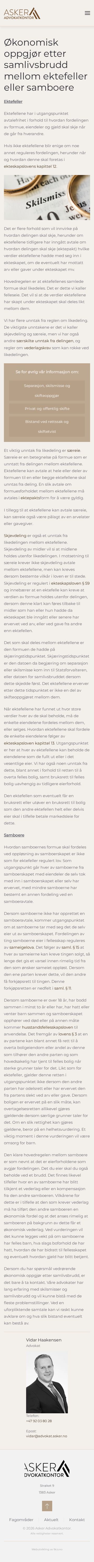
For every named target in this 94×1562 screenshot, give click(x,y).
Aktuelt (51, 1519)
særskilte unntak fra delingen (44, 340)
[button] (87, 13)
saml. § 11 (62, 988)
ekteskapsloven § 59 (70, 583)
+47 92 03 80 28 (39, 1421)
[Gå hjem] (22, 13)
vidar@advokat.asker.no (46, 1436)
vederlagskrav (37, 347)
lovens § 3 (67, 1034)
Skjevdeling (15, 535)
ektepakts (30, 497)
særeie (73, 450)
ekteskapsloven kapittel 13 (29, 743)
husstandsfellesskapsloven (47, 1027)
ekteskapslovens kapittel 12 (30, 166)
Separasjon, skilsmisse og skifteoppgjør (47, 390)
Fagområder (21, 1519)
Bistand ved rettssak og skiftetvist (47, 426)
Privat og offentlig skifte (47, 408)
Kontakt (77, 1519)
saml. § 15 (70, 947)
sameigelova (21, 947)
